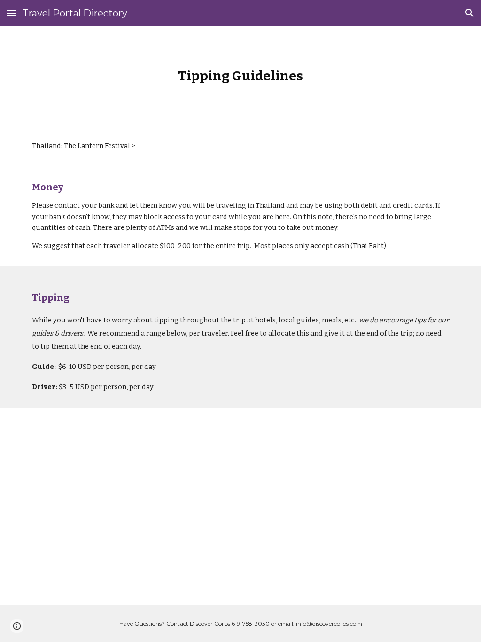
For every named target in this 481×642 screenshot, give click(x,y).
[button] (11, 13)
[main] (240, 76)
